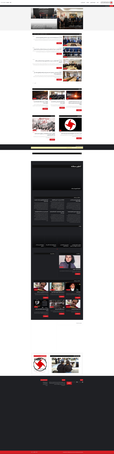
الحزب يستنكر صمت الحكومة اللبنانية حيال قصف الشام (71, 133)
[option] (57, 18)
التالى (35, 83)
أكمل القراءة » (59, 43)
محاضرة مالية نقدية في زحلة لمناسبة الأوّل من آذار (58, 102)
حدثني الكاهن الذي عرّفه (59, 309)
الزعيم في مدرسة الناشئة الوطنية (41, 211)
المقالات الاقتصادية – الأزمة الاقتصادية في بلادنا (57, 212)
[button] (51, 365)
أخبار (97, 2)
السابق (79, 83)
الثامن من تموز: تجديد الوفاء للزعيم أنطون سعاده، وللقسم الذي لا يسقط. (51, 27)
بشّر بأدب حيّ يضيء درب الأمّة (42, 292)
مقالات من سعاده (77, 197)
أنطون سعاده (76, 166)
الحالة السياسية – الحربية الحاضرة (58, 200)
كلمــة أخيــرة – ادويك (76, 269)
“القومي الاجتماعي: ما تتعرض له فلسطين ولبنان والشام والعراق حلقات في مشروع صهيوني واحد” (48, 73)
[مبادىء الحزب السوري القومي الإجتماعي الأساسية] (74, 415)
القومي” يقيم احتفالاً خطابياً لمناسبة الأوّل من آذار (41, 102)
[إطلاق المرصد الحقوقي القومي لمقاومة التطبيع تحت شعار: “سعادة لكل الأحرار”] (44, 13)
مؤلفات (80, 226)
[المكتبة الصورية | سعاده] (57, 179)
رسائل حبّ (78, 253)
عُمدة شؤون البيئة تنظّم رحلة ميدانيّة (51, 245)
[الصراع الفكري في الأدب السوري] (38, 238)
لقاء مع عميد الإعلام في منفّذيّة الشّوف (64, 245)
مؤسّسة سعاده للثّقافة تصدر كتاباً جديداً (42, 309)
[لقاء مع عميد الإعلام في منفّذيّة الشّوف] (63, 238)
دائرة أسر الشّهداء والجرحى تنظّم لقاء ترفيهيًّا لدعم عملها (75, 245)
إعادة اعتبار (78, 292)
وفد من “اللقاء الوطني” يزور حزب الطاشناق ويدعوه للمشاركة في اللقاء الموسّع (48, 61)
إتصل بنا (46, 385)
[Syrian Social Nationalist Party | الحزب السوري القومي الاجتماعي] (106, 3)
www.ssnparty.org (45, 384)
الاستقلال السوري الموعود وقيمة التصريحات (74, 212)
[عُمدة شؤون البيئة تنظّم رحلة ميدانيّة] (51, 238)
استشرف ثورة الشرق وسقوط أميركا (57, 292)
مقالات (88, 2)
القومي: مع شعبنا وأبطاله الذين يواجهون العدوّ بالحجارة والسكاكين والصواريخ (45, 134)
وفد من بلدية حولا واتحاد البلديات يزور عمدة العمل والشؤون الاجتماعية (49, 37)
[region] (65, 365)
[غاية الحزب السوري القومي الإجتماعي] (69, 383)
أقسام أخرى (83, 2)
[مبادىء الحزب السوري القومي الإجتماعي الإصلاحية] (80, 415)
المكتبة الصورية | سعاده (75, 188)
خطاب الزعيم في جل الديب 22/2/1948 (75, 200)
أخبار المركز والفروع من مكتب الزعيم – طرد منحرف (41, 200)
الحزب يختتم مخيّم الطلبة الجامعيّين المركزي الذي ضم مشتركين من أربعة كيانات (75, 103)
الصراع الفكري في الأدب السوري (40, 245)
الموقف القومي (92, 2)
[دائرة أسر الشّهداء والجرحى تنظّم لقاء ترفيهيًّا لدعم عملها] (76, 238)
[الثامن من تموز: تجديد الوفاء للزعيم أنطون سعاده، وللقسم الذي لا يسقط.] (50, 24)
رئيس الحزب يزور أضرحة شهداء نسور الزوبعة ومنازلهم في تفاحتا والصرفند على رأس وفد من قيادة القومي (38, 26)
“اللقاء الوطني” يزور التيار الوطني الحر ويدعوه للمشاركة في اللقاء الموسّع (48, 49)
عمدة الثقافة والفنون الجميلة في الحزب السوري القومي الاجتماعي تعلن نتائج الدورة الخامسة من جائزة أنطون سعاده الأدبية (71, 24)
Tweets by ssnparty (79, 323)
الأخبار (80, 34)
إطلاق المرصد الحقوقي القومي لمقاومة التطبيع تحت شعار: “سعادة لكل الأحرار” (44, 16)
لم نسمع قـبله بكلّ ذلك (76, 309)
